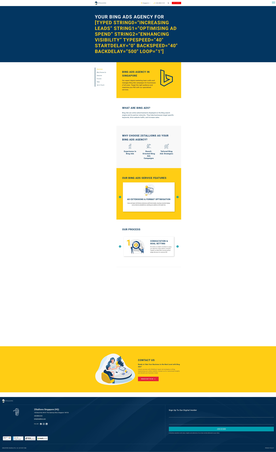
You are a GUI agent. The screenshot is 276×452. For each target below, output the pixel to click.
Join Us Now (221, 429)
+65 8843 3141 (38, 416)
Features (99, 75)
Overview (100, 69)
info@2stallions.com (40, 419)
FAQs (98, 82)
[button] (168, 3)
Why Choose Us (101, 72)
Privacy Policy (269, 448)
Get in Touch (100, 85)
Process (99, 78)
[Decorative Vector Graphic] (100, 2)
